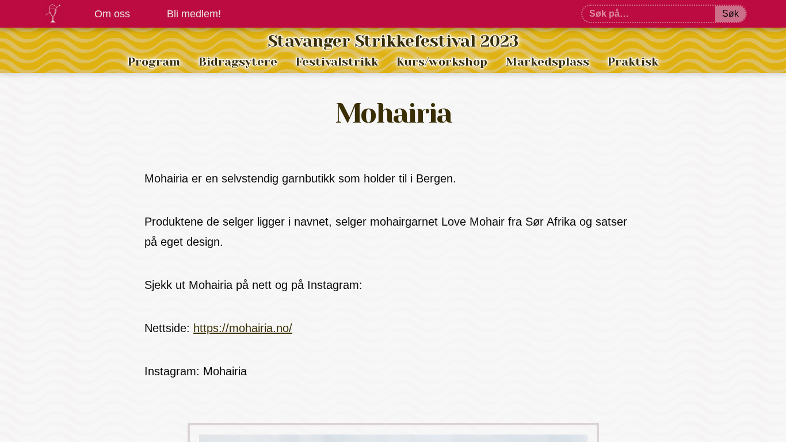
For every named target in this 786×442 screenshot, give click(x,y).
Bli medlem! (194, 14)
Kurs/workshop (441, 61)
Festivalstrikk (337, 61)
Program (154, 61)
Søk (730, 13)
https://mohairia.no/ (242, 328)
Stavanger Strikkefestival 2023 (393, 41)
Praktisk (633, 61)
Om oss (112, 14)
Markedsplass (547, 61)
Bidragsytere (238, 61)
